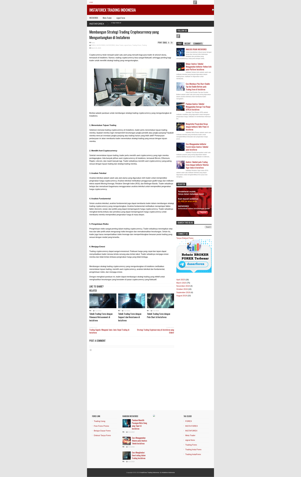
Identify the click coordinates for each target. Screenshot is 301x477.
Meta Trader (107, 17)
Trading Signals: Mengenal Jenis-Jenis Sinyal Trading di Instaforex (109, 331)
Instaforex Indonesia (168, 472)
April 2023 (180, 280)
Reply (93, 43)
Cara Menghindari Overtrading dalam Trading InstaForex (139, 455)
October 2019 (182, 289)
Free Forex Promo (101, 426)
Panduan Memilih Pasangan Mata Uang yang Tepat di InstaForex (139, 424)
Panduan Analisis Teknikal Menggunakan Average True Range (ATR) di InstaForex (198, 107)
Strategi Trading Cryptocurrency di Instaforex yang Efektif (155, 331)
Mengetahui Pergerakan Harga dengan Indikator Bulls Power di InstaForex (197, 127)
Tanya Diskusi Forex (184, 238)
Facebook (178, 36)
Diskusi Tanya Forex (102, 435)
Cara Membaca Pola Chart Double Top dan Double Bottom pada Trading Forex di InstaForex (198, 86)
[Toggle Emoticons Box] (90, 350)
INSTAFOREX (93, 17)
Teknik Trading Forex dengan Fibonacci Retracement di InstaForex (101, 317)
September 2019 (183, 292)
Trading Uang (99, 421)
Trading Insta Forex (193, 450)
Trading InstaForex (193, 454)
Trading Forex (136, 45)
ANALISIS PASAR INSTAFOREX (196, 49)
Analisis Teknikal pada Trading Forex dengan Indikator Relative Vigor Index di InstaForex (197, 165)
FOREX (93, 45)
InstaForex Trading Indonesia (112, 10)
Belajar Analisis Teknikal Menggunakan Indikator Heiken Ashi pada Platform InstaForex (199, 66)
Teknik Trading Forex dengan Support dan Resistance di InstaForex (129, 317)
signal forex (120, 17)
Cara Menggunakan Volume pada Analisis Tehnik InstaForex (139, 440)
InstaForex (96, 23)
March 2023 (181, 283)
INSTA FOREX (101, 45)
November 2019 (183, 286)
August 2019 (181, 296)
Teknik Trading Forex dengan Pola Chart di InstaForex (158, 315)
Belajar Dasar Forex (102, 431)
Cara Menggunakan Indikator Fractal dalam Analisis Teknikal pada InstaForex (197, 147)
